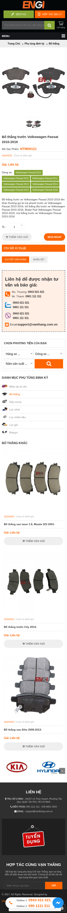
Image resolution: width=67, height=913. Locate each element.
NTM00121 (28, 149)
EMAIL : (21, 811)
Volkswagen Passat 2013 (16, 184)
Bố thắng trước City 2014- (20, 626)
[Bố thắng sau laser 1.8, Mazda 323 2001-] (33, 510)
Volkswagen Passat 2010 (28, 172)
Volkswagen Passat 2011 (16, 178)
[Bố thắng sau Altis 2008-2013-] (33, 715)
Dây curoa (15, 401)
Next (62, 771)
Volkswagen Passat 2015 (16, 190)
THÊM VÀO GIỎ (18, 236)
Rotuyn (13, 432)
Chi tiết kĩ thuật (15, 248)
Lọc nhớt (14, 409)
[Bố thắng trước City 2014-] (33, 613)
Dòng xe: (7, 172)
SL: (4, 226)
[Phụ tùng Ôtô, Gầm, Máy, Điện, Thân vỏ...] (33, 7)
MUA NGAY (54, 236)
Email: (13, 324)
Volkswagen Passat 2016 (45, 190)
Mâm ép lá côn (18, 386)
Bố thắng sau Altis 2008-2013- (23, 729)
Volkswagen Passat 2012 (45, 178)
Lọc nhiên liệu (17, 417)
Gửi (54, 885)
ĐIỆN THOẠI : (19, 806)
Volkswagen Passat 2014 (45, 184)
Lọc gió (13, 424)
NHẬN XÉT (38, 259)
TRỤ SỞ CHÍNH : (15, 799)
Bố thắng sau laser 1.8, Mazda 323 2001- (29, 524)
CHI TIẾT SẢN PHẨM (15, 259)
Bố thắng (14, 394)
